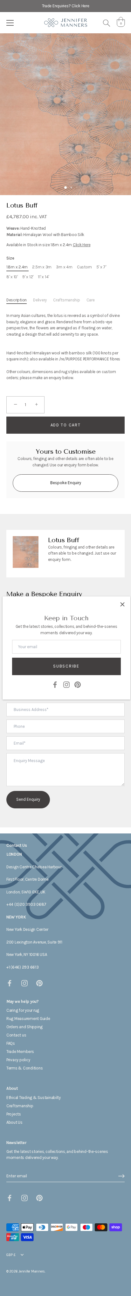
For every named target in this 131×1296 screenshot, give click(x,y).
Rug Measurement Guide (28, 1018)
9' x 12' (27, 276)
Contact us (16, 1035)
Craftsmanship (66, 300)
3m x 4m (64, 267)
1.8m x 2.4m (17, 267)
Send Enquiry (28, 799)
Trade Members (20, 1051)
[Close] (122, 604)
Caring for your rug (22, 1010)
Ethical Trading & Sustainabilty (33, 1097)
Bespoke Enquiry (65, 482)
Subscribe (66, 666)
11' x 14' (43, 276)
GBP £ (11, 1255)
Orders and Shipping (24, 1026)
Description (16, 300)
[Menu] (10, 23)
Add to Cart (66, 425)
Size (10, 258)
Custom (84, 267)
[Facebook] (55, 684)
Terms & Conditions (24, 1068)
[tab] (19, 300)
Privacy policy (18, 1059)
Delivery (40, 300)
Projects (13, 1114)
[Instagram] (66, 684)
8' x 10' (12, 276)
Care (90, 300)
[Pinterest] (77, 684)
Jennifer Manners (31, 1271)
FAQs (10, 1043)
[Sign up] (121, 1176)
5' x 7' (101, 267)
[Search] (107, 24)
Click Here (81, 244)
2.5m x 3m (42, 267)
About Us (14, 1122)
